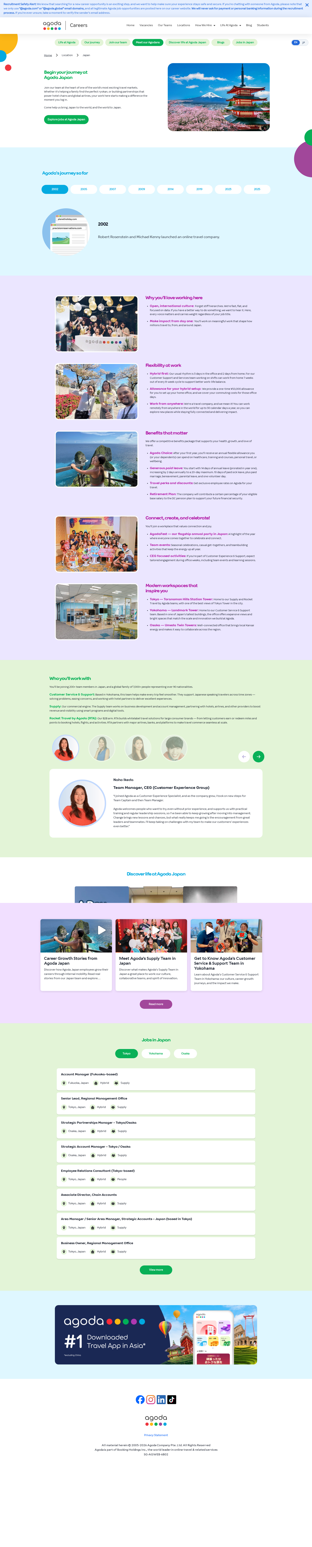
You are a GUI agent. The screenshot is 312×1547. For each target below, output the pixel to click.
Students (263, 25)
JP (303, 42)
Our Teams (165, 25)
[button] (55, 189)
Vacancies (146, 25)
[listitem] (76, 955)
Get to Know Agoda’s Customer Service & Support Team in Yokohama (224, 963)
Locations (183, 25)
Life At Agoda (229, 25)
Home (131, 25)
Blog (249, 25)
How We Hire (203, 25)
